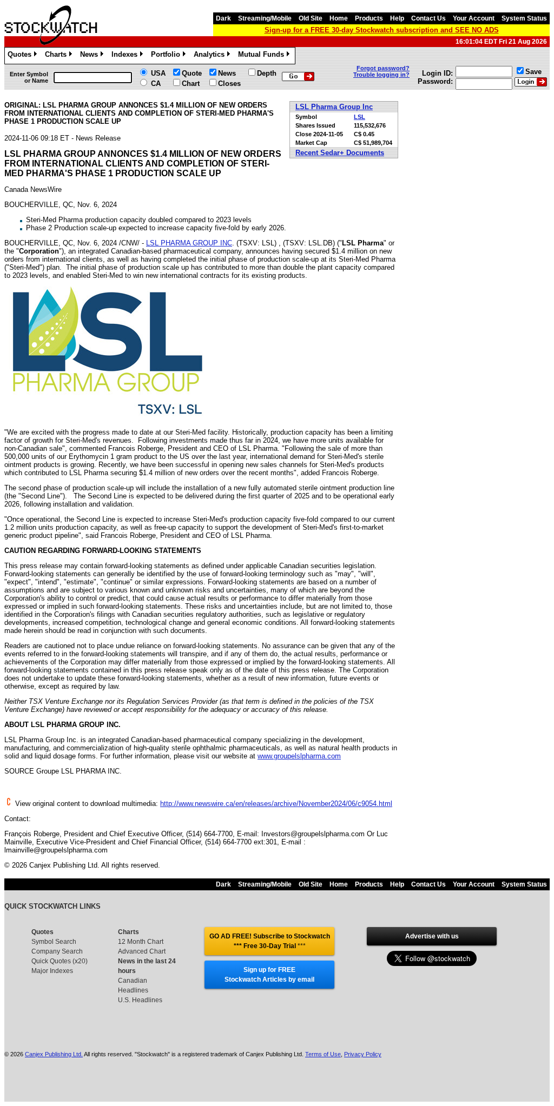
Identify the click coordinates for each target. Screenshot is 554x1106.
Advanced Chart (142, 951)
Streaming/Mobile (265, 18)
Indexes (126, 56)
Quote (192, 73)
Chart (191, 83)
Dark (223, 18)
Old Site (310, 18)
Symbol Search (53, 941)
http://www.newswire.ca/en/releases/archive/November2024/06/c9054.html (276, 803)
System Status (524, 18)
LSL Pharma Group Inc (334, 107)
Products (369, 18)
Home (338, 18)
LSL (359, 117)
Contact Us (428, 18)
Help (397, 18)
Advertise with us (432, 936)
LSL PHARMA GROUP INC (189, 243)
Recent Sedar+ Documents (339, 153)
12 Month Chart (140, 941)
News (91, 56)
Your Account (473, 18)
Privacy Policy (362, 1054)
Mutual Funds (263, 56)
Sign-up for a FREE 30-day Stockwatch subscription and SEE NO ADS (382, 30)
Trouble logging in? (381, 74)
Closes (229, 83)
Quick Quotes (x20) (59, 961)
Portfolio (167, 56)
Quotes (21, 56)
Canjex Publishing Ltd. (54, 1054)
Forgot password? (383, 68)
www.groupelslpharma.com (299, 756)
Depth (266, 73)
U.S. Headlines (140, 1000)
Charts (57, 56)
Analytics (211, 56)
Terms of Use (323, 1054)
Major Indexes (52, 971)
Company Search (57, 951)
